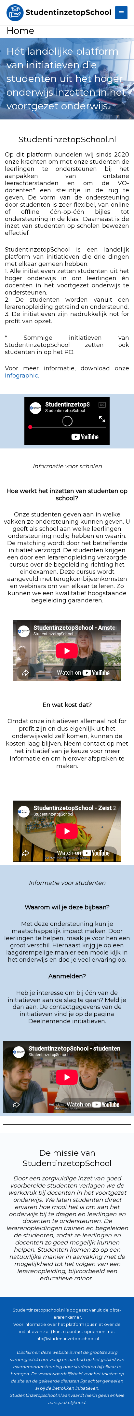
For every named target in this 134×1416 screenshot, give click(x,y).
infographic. (22, 375)
